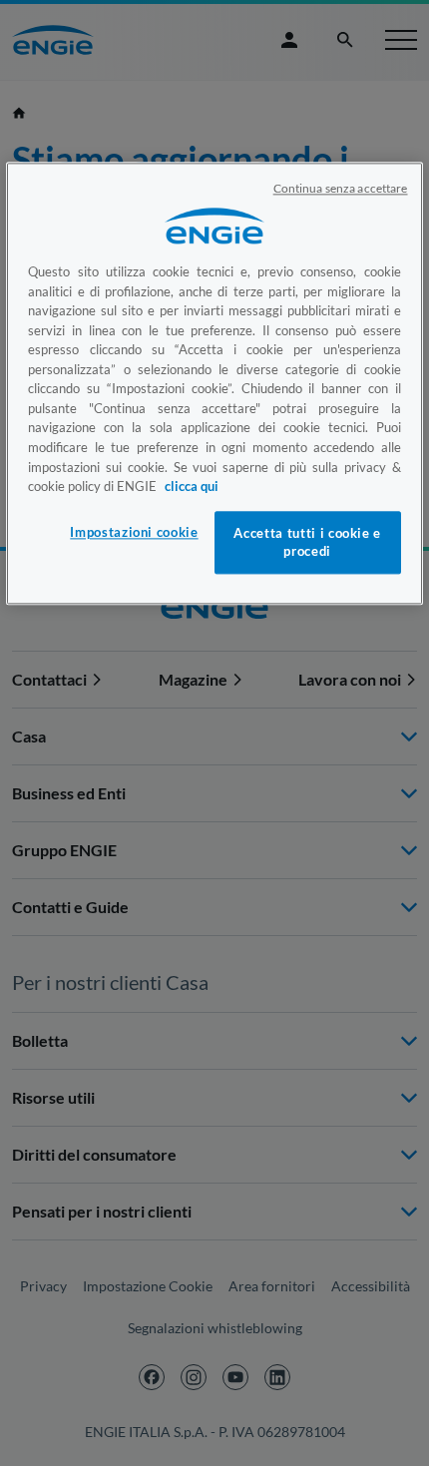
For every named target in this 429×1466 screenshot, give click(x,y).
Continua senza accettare (340, 189)
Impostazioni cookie (134, 533)
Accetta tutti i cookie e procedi (307, 543)
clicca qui (191, 486)
